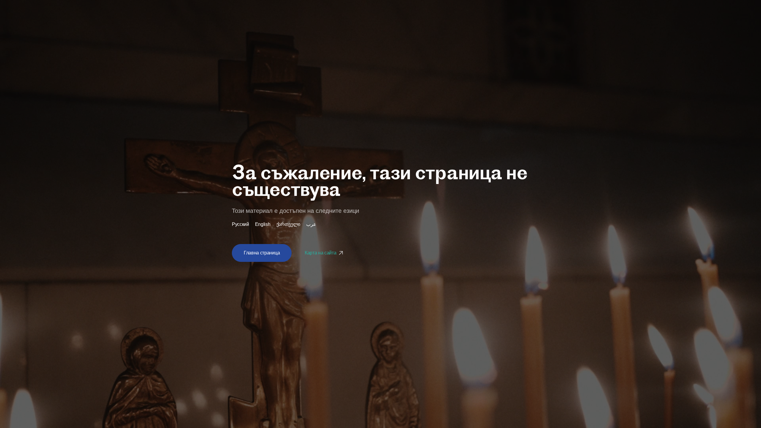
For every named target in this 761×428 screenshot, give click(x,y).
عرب (311, 224)
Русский (240, 224)
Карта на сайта (321, 252)
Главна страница (262, 252)
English (263, 224)
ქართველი (288, 224)
